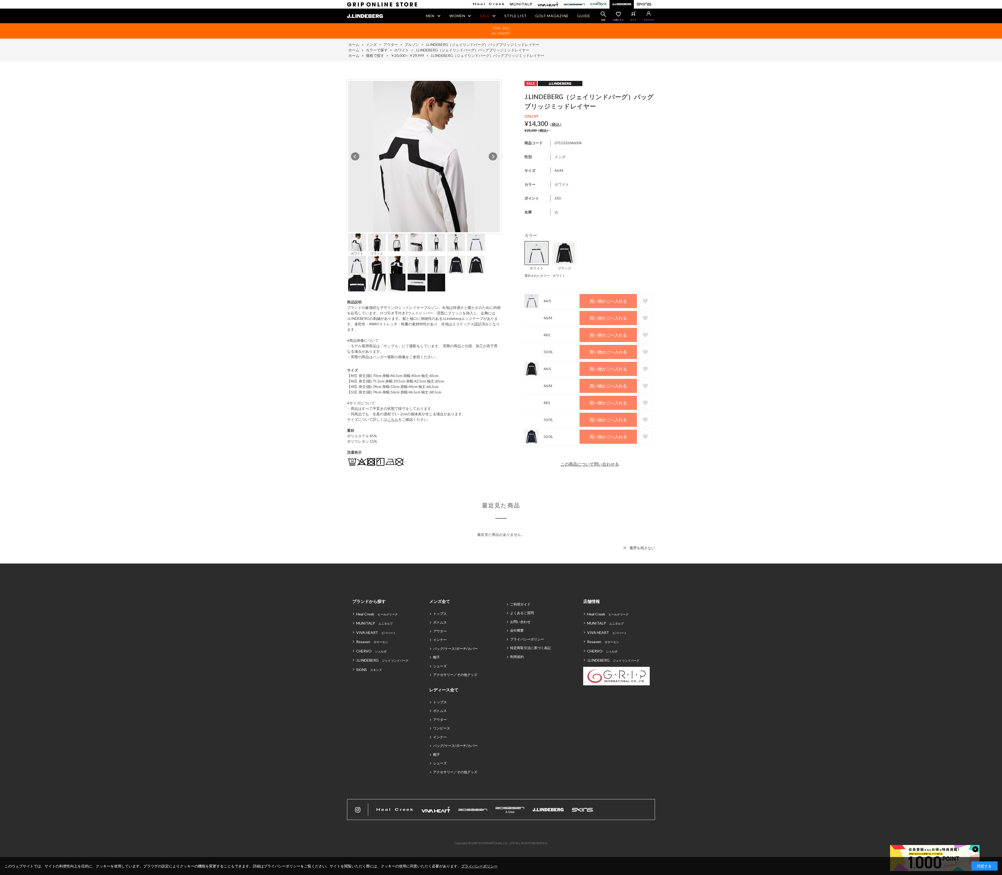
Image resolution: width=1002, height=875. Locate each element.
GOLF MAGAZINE (552, 16)
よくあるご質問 (522, 613)
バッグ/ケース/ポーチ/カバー (455, 648)
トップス (440, 614)
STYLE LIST (515, 16)
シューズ (440, 666)
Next (493, 156)
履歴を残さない (642, 548)
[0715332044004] (357, 242)
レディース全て (443, 689)
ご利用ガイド (520, 604)
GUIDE (583, 16)
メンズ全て (439, 601)
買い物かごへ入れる (608, 300)
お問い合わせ (520, 622)
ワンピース (441, 728)
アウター (440, 631)
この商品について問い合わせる (589, 464)
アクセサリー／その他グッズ (455, 675)
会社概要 (517, 630)
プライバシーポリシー (527, 639)
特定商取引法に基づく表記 (530, 648)
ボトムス (440, 622)
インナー (440, 640)
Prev (355, 156)
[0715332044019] (377, 242)
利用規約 (517, 657)
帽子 (436, 657)
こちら (392, 419)
